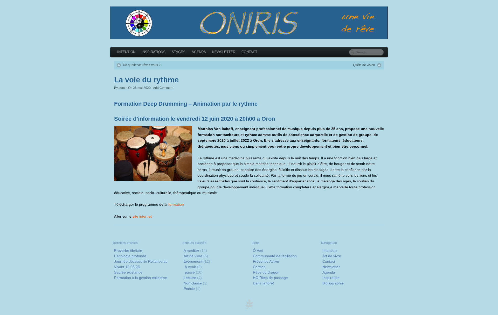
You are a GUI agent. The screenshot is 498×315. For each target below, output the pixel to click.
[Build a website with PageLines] (249, 308)
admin (123, 88)
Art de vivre (193, 256)
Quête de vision (364, 65)
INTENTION (126, 52)
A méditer (191, 250)
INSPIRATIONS (153, 52)
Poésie (189, 289)
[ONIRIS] (249, 22)
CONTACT (249, 52)
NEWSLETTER (223, 52)
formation (176, 204)
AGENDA (199, 52)
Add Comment (163, 88)
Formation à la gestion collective (140, 278)
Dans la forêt (263, 283)
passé (190, 272)
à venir (190, 267)
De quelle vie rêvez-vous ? (142, 65)
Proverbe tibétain (128, 250)
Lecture (190, 278)
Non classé (193, 283)
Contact (328, 261)
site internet (142, 216)
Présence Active (266, 261)
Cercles (259, 267)
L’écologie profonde (130, 256)
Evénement (193, 261)
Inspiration (331, 278)
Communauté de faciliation (275, 256)
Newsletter (331, 267)
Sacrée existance (128, 272)
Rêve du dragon (266, 272)
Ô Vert (258, 250)
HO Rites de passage (270, 278)
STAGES (178, 52)
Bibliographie (333, 283)
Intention (329, 250)
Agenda (328, 272)
